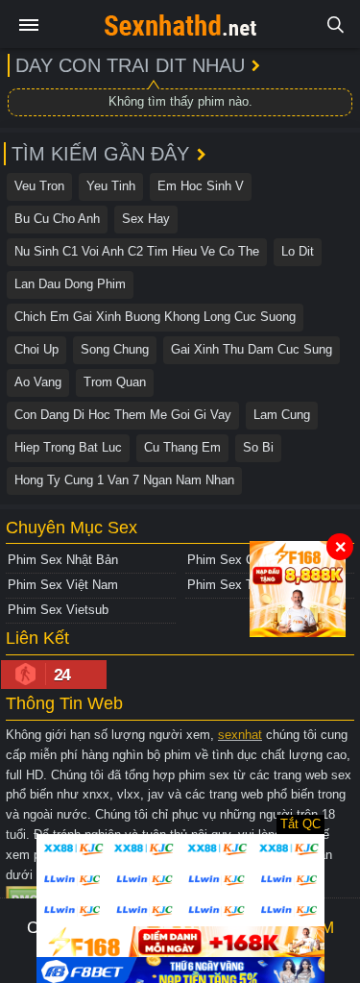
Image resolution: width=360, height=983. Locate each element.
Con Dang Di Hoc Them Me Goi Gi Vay (122, 414)
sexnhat (240, 734)
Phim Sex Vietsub (58, 609)
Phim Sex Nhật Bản (63, 560)
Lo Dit (297, 251)
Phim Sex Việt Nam (63, 585)
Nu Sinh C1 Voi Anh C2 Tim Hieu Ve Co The (136, 251)
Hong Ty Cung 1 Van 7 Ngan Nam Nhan (124, 480)
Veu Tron (39, 186)
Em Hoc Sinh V (200, 186)
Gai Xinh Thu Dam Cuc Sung (251, 349)
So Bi (258, 447)
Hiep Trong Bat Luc (68, 447)
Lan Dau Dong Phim (70, 284)
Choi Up (36, 349)
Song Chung (115, 349)
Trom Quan (115, 382)
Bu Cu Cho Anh (57, 218)
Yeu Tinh (110, 186)
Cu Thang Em (182, 447)
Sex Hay (146, 218)
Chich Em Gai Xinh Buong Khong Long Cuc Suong (155, 316)
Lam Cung (281, 414)
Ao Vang (37, 382)
